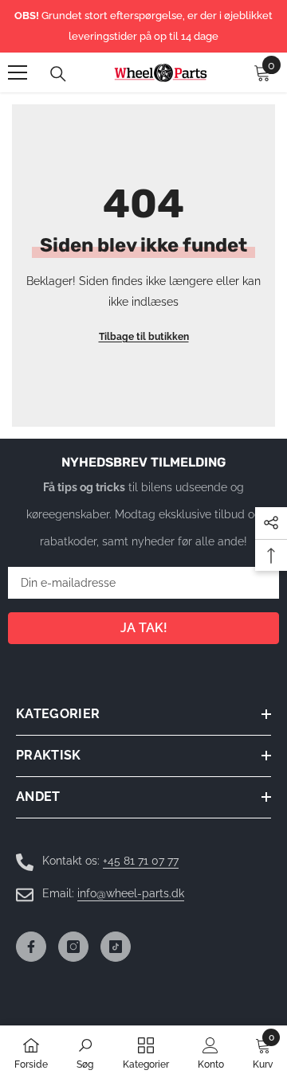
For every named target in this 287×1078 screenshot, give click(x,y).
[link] (85, 1052)
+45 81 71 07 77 (141, 860)
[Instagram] (73, 947)
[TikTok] (115, 947)
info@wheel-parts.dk (130, 893)
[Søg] (58, 74)
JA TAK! (143, 627)
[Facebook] (31, 947)
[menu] (17, 72)
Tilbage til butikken (144, 336)
